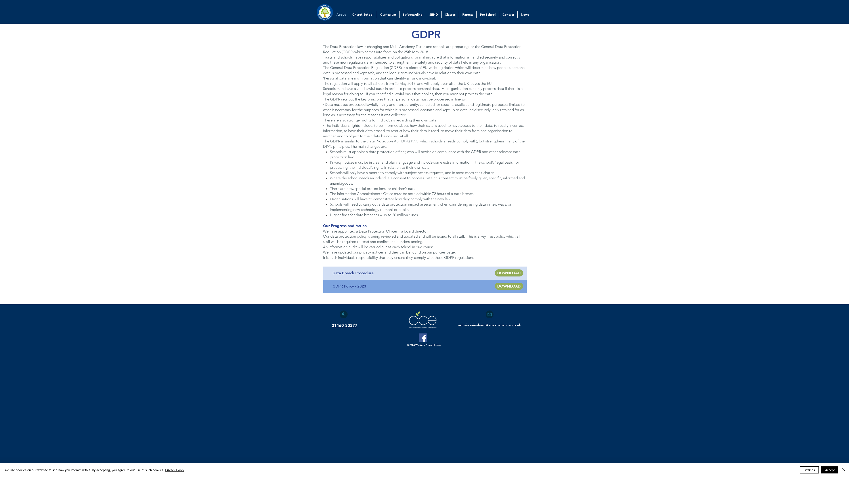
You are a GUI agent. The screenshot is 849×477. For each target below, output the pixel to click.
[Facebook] (423, 337)
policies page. (444, 252)
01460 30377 (344, 325)
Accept (830, 470)
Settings (809, 470)
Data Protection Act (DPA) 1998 (393, 141)
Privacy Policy (174, 470)
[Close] (843, 469)
